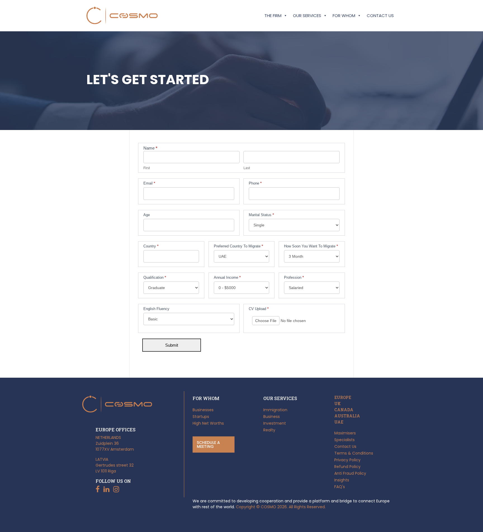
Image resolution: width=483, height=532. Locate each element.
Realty (269, 430)
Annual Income (227, 278)
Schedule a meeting (208, 444)
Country (150, 246)
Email (149, 183)
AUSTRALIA (347, 416)
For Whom (344, 15)
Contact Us (380, 15)
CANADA (343, 410)
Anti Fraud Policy (350, 473)
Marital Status (261, 215)
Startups (201, 416)
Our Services (307, 15)
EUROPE (342, 397)
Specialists (344, 440)
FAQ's (339, 487)
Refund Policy (347, 467)
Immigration (275, 410)
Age (146, 215)
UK (337, 404)
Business (271, 416)
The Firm (272, 15)
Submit (171, 345)
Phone (255, 183)
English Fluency (156, 309)
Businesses (203, 410)
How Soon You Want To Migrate (311, 246)
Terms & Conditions (353, 453)
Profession (294, 278)
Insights (341, 480)
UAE (338, 422)
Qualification (154, 278)
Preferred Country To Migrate (238, 246)
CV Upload (259, 309)
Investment (274, 423)
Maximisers (345, 433)
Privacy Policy (347, 460)
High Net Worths (208, 423)
